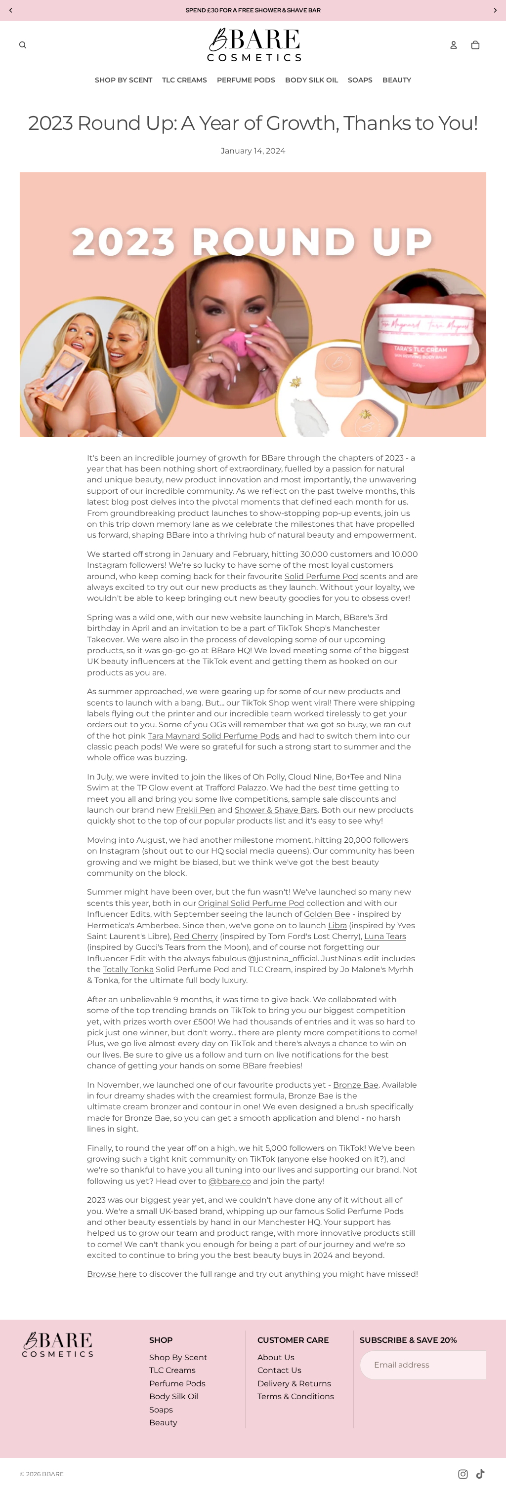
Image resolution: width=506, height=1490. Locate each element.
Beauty (163, 1422)
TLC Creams (172, 1370)
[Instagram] (463, 1474)
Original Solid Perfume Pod (251, 903)
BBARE (53, 1474)
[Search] (23, 45)
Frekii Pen (195, 810)
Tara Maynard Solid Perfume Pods (214, 736)
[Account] (453, 45)
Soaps (161, 1409)
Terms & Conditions (295, 1396)
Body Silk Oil (173, 1396)
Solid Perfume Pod (321, 576)
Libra (337, 925)
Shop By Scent (178, 1357)
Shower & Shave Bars (276, 810)
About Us (276, 1357)
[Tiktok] (480, 1474)
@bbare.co (230, 1181)
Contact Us (279, 1370)
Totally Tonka (128, 969)
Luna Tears (385, 936)
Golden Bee (327, 914)
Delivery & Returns (294, 1383)
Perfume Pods (177, 1383)
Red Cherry (195, 936)
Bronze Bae (356, 1085)
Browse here (112, 1274)
